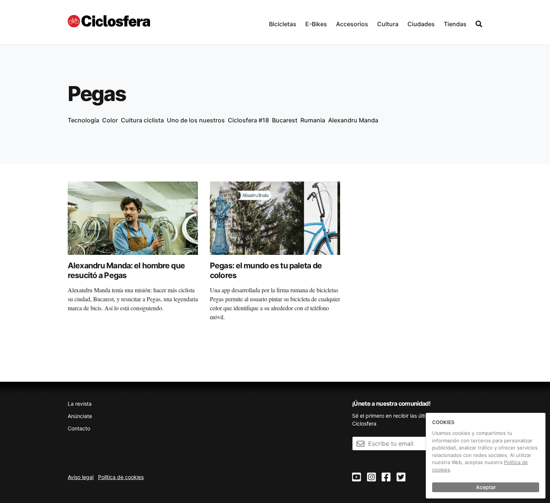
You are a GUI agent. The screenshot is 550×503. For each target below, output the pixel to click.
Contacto (79, 428)
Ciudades (421, 24)
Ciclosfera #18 (248, 120)
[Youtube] (356, 477)
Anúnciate (80, 416)
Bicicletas (282, 24)
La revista (80, 403)
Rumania (312, 120)
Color (110, 120)
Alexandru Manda (353, 120)
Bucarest (284, 120)
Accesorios (352, 24)
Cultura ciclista (142, 120)
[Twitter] (401, 477)
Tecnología (83, 120)
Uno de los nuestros (196, 120)
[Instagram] (371, 477)
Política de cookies (121, 477)
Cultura (387, 24)
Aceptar (486, 487)
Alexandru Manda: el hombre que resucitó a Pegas (126, 270)
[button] (282, 22)
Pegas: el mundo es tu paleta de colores (266, 270)
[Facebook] (386, 477)
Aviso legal (81, 477)
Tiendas (455, 24)
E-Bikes (316, 24)
